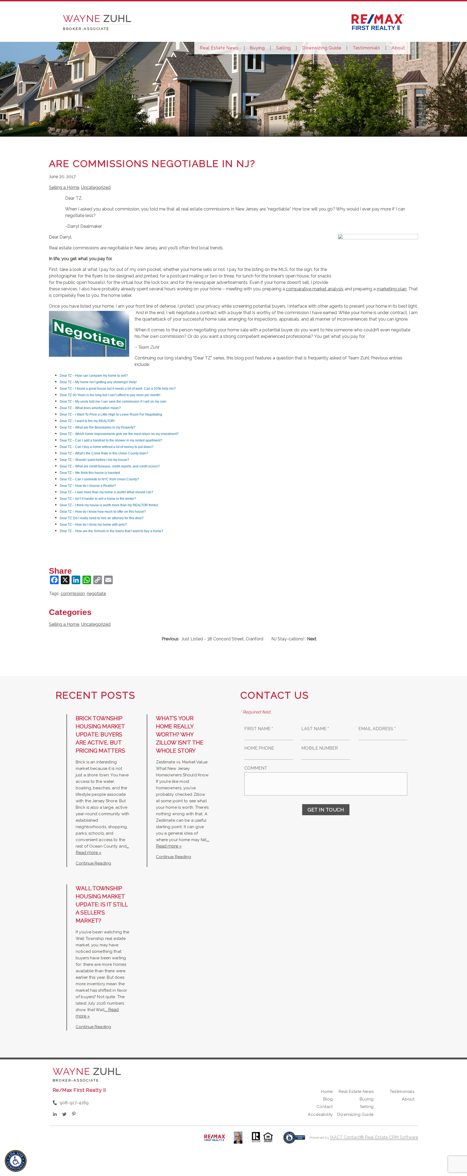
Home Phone (259, 748)
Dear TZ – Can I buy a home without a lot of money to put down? (107, 447)
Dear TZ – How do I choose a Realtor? (88, 486)
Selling (283, 48)
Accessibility (320, 1114)
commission (73, 593)
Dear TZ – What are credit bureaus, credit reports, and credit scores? (110, 466)
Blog (328, 1099)
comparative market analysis (314, 288)
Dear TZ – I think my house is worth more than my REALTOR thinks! (109, 505)
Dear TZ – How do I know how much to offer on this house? (103, 512)
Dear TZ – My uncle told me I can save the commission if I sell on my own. (113, 401)
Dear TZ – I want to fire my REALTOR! (87, 421)
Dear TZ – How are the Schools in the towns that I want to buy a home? (111, 531)
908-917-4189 (74, 1102)
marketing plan (391, 288)
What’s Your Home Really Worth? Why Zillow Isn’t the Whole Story (180, 734)
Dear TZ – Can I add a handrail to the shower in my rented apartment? (111, 440)
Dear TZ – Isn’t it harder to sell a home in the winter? (98, 499)
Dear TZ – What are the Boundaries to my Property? (97, 427)
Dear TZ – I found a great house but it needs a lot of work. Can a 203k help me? (118, 388)
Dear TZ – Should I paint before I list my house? (94, 460)
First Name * (258, 728)
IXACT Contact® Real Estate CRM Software (374, 1137)
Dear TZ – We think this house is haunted (90, 473)
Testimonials (366, 48)
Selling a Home (64, 187)
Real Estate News (219, 48)
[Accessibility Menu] (15, 1161)
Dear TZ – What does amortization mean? (90, 408)
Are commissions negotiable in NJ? (152, 163)
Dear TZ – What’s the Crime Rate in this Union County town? (104, 453)
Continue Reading (93, 863)
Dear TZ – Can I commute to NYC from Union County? (99, 479)
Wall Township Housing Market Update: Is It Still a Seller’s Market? (102, 904)
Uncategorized (96, 187)
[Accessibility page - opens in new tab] (294, 1140)
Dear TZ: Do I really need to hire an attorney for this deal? (102, 518)
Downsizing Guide (321, 48)
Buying (257, 48)
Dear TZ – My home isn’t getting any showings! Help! (98, 382)
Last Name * (315, 728)
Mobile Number (319, 748)
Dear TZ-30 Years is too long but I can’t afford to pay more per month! (110, 395)
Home (327, 1091)
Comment (255, 768)
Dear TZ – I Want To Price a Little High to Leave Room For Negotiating (111, 414)
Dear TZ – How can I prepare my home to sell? (94, 376)
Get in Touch (326, 810)
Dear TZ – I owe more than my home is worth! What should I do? (106, 492)
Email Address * (377, 728)
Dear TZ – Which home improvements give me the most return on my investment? (119, 434)
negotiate (96, 593)
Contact (324, 1106)
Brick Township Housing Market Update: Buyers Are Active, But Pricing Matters (100, 734)
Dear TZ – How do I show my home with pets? (93, 524)
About (398, 48)
